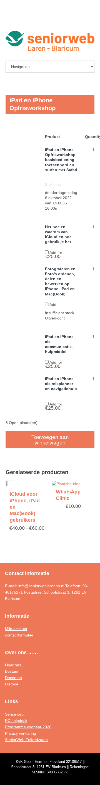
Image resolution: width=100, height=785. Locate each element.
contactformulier (19, 635)
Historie (11, 684)
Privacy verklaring (20, 733)
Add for (53, 254)
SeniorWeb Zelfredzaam (26, 739)
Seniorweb (14, 714)
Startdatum (54, 185)
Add (52, 304)
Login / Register (77, 18)
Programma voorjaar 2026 (28, 727)
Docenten (13, 677)
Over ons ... (15, 665)
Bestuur (12, 671)
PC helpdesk (16, 720)
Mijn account (16, 629)
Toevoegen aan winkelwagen (50, 439)
